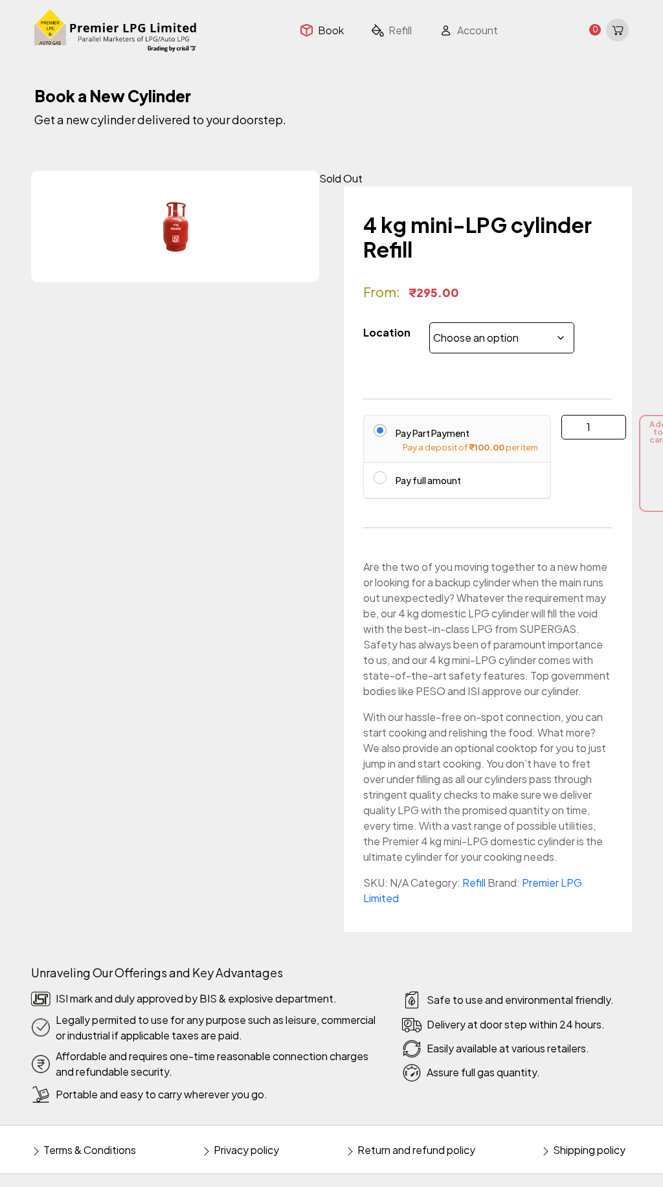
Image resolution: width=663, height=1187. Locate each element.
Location (386, 332)
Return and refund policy (415, 1150)
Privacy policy (245, 1150)
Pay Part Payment (432, 432)
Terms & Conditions (88, 1150)
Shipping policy (588, 1150)
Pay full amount (428, 479)
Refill (474, 882)
